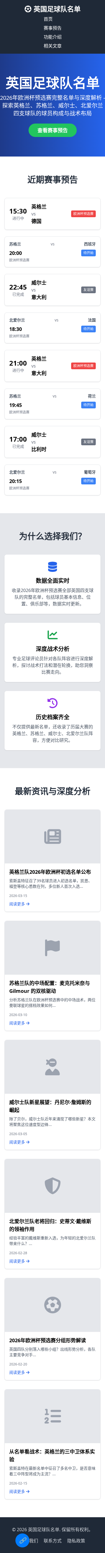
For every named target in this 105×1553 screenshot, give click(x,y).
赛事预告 (53, 28)
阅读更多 (17, 903)
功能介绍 (53, 37)
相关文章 (53, 46)
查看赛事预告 (53, 130)
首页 (48, 19)
